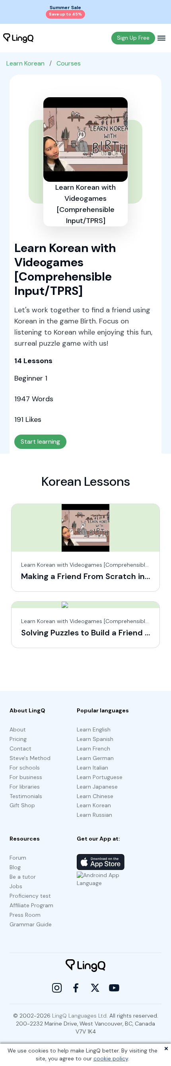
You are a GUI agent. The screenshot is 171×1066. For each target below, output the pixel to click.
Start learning (40, 441)
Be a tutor (23, 876)
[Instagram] (56, 987)
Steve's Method (30, 758)
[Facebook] (76, 987)
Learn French (93, 748)
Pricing (18, 739)
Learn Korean (25, 63)
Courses (68, 63)
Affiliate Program (31, 905)
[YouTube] (114, 987)
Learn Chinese (95, 796)
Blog (15, 867)
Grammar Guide (31, 924)
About (18, 729)
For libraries (25, 786)
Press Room (25, 914)
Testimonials (26, 796)
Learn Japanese (97, 786)
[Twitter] (95, 987)
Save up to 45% (65, 14)
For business (26, 777)
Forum (18, 857)
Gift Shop (22, 805)
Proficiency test (30, 895)
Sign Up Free (133, 37)
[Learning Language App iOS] (100, 862)
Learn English (94, 729)
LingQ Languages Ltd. (80, 1015)
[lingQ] (18, 38)
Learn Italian (92, 767)
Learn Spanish (95, 739)
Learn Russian (94, 814)
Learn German (95, 758)
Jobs (16, 886)
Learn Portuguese (99, 777)
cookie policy (110, 1058)
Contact (20, 748)
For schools (25, 767)
